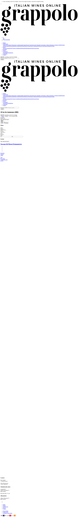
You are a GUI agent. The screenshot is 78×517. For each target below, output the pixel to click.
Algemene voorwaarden (7, 513)
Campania (8, 48)
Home (4, 504)
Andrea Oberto (11, 45)
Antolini (21, 45)
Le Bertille (59, 45)
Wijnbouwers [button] (5, 43)
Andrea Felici (5, 45)
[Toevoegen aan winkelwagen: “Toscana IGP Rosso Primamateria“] (39, 321)
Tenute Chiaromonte (34, 46)
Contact (4, 54)
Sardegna (29, 48)
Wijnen (4, 42)
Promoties (5, 49)
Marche (19, 48)
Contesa (24, 45)
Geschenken (5, 52)
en (3, 38)
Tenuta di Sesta (27, 46)
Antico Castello (17, 45)
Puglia (26, 48)
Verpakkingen (10, 52)
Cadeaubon (5, 53)
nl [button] (3, 37)
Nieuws (4, 50)
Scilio (20, 46)
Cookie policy (5, 512)
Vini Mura (52, 46)
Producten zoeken (3, 58)
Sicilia (32, 48)
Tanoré (23, 46)
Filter (2, 122)
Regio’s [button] (4, 47)
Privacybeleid (5, 511)
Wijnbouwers (5, 506)
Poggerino (8, 46)
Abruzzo (4, 48)
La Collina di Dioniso (49, 45)
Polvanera (11, 46)
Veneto (37, 48)
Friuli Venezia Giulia (14, 48)
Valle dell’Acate (41, 46)
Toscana (34, 48)
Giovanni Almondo (36, 45)
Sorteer (6, 123)
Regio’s (4, 507)
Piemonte (23, 48)
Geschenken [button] (5, 51)
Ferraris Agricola (29, 45)
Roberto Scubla (16, 46)
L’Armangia (42, 45)
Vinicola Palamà (47, 46)
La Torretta (55, 45)
